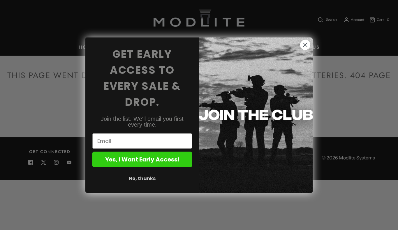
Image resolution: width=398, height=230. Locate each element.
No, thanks (142, 178)
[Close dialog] (305, 45)
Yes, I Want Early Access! (142, 159)
